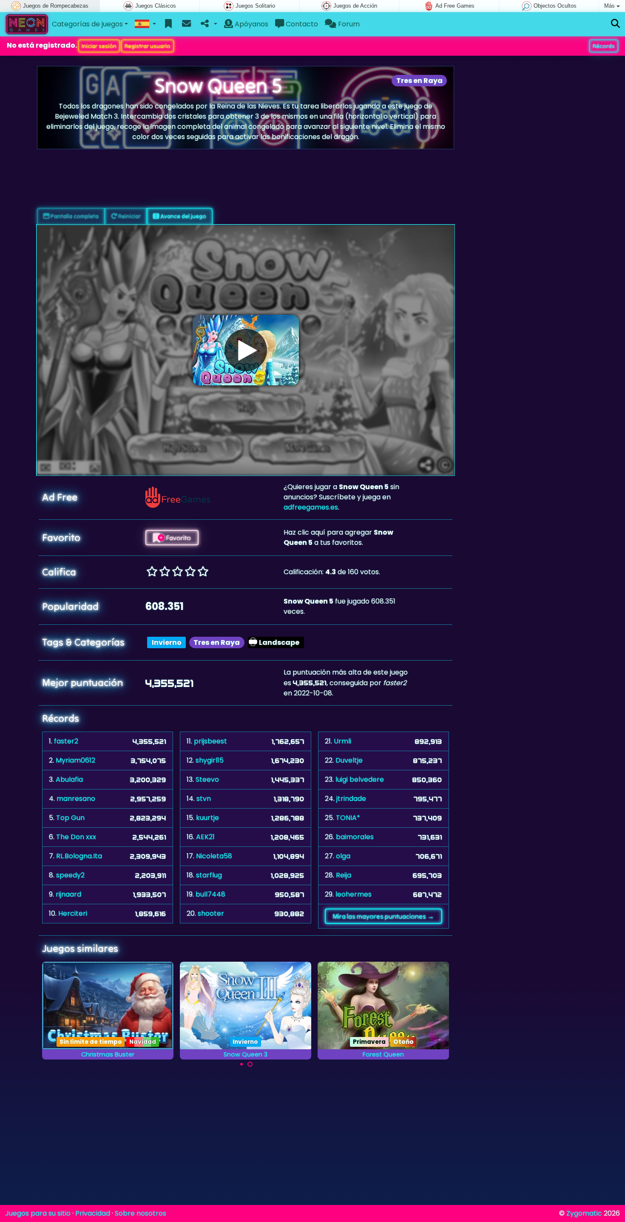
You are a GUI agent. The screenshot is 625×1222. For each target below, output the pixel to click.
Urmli (342, 741)
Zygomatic (584, 1213)
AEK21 (205, 837)
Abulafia (69, 779)
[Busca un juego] (615, 24)
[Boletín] (186, 24)
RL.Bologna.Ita (79, 856)
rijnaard (68, 894)
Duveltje (349, 760)
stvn (203, 798)
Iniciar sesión (99, 46)
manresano (76, 798)
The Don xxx (76, 837)
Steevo (207, 779)
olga (343, 856)
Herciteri (72, 913)
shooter (211, 913)
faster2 (66, 741)
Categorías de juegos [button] (87, 24)
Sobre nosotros (140, 1213)
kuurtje (207, 818)
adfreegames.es (311, 507)
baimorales (355, 837)
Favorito (178, 537)
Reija (343, 875)
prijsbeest (210, 741)
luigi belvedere (359, 779)
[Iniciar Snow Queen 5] (245, 350)
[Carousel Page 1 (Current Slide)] (241, 1064)
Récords (604, 46)
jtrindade (351, 798)
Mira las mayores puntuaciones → (383, 916)
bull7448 (210, 894)
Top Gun (70, 818)
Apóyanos (250, 24)
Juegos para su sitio (38, 1213)
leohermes (353, 894)
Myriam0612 (75, 760)
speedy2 (70, 875)
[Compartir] (208, 24)
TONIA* (348, 818)
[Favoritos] (168, 24)
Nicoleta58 (214, 856)
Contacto (301, 24)
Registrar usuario (147, 46)
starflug (209, 875)
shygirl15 (210, 760)
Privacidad (92, 1213)
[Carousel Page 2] (250, 1064)
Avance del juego (182, 216)
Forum (348, 24)
